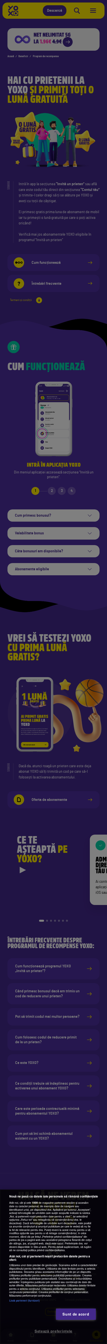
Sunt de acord (75, 1314)
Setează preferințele (53, 1331)
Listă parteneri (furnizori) (24, 1300)
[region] (53, 1267)
